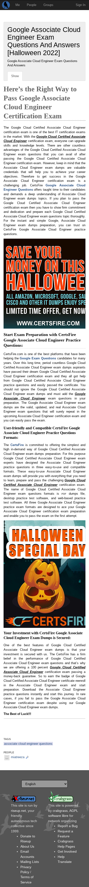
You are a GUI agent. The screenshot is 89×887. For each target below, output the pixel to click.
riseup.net (18, 811)
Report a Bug (68, 826)
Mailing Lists (29, 862)
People (31, 5)
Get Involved (67, 851)
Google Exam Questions (38, 358)
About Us (27, 846)
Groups (48, 5)
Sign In (80, 5)
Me (17, 5)
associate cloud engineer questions (28, 743)
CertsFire (17, 445)
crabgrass (60, 811)
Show (15, 76)
